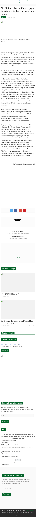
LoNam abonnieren (13, 512)
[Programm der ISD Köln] (18, 282)
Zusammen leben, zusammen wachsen (18, 233)
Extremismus (6, 454)
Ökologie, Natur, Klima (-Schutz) (11, 445)
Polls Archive (5, 464)
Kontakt (32, 512)
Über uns (4, 512)
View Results (18, 463)
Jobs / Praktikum (24, 512)
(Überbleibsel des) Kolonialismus (11, 451)
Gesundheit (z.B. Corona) (9, 440)
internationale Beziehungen (10, 456)
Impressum (18, 515)
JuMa (18, 258)
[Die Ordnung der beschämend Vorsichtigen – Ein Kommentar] (18, 309)
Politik (3, 17)
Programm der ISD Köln (10, 294)
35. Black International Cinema (18, 238)
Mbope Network (30, 510)
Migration (5, 442)
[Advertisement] (18, 47)
